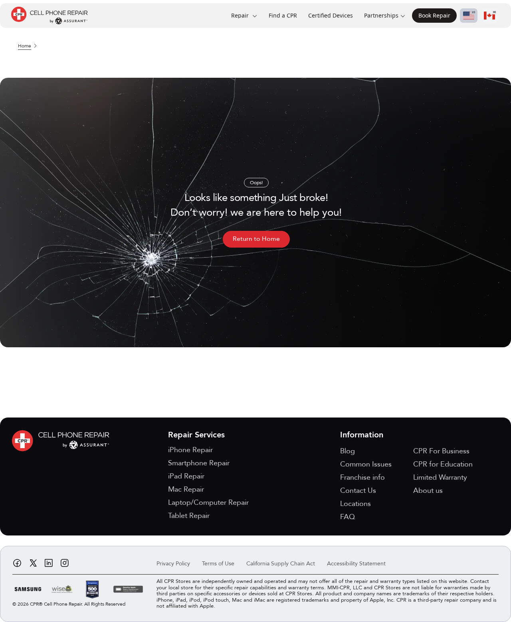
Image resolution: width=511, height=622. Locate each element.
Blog (347, 451)
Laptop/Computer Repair (208, 503)
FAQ (347, 517)
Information (361, 434)
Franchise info (362, 477)
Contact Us (358, 491)
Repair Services (196, 434)
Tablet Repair (189, 516)
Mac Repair (186, 489)
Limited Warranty (440, 477)
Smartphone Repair (199, 463)
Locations (355, 504)
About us (428, 491)
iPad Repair (186, 476)
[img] (62, 440)
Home (24, 46)
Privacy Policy (173, 563)
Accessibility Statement (356, 563)
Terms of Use (218, 563)
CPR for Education (443, 464)
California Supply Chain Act (280, 563)
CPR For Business (441, 451)
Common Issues (366, 464)
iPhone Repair (190, 450)
